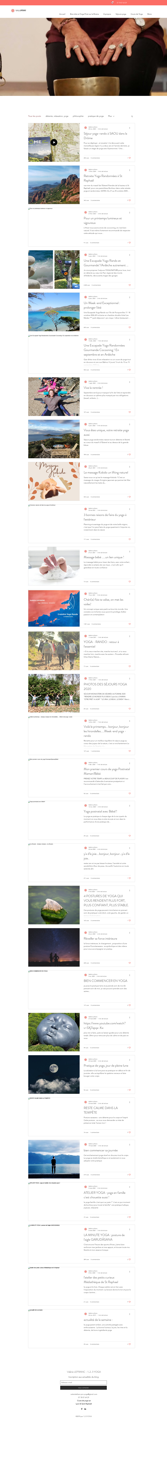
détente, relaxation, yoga (57, 116)
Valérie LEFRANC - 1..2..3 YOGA (84, 1372)
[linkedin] (85, 1409)
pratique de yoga (96, 116)
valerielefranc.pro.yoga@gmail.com (84, 1394)
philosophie (78, 116)
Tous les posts (34, 116)
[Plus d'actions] (130, 127)
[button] (136, 14)
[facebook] (82, 1409)
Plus (110, 116)
